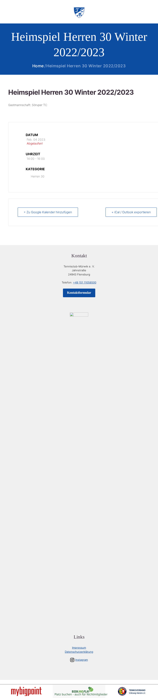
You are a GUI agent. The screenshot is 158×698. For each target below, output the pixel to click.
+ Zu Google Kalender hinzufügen (48, 212)
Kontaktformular (79, 292)
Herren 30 (37, 176)
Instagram (81, 659)
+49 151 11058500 (84, 282)
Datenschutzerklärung (79, 651)
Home (38, 66)
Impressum (79, 647)
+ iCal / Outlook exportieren (131, 212)
